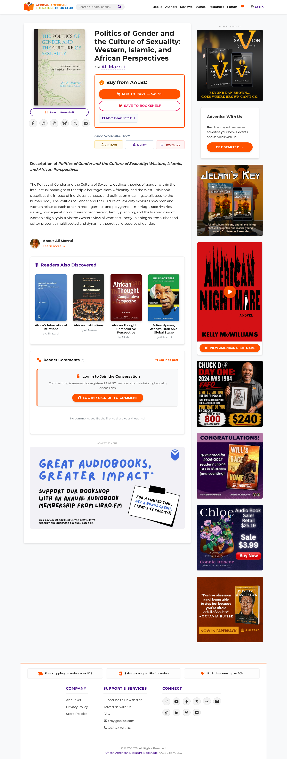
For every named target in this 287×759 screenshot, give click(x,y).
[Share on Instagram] (43, 123)
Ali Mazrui (113, 67)
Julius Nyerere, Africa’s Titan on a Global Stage (163, 329)
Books (157, 7)
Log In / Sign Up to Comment (110, 398)
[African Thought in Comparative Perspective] (126, 299)
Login (259, 7)
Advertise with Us (117, 707)
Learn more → (54, 246)
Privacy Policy (77, 707)
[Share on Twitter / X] (75, 123)
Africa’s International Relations (51, 327)
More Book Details (119, 118)
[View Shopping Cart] (242, 6)
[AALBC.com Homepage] (48, 7)
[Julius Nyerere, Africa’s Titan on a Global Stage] (164, 299)
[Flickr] (197, 712)
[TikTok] (166, 712)
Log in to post (168, 359)
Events (200, 7)
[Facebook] (187, 701)
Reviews (186, 7)
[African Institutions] (89, 299)
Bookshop (173, 144)
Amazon (111, 144)
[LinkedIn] (176, 712)
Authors (171, 7)
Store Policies (76, 714)
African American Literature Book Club (131, 753)
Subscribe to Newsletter (122, 700)
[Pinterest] (187, 712)
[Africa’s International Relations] (51, 299)
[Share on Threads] (54, 123)
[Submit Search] (119, 7)
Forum (232, 7)
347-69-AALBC (119, 728)
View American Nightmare (232, 348)
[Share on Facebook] (33, 123)
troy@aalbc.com (120, 721)
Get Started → (230, 147)
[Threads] (207, 701)
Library (142, 144)
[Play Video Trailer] (230, 292)
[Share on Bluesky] (65, 123)
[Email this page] (86, 123)
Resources (216, 7)
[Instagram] (166, 701)
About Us (73, 700)
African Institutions (88, 325)
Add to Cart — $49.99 (142, 94)
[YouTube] (176, 701)
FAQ (106, 714)
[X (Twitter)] (197, 701)
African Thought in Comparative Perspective (126, 329)
